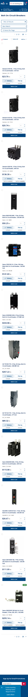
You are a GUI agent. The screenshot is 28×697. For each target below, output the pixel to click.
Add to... (23, 39)
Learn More (10, 694)
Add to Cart (14, 86)
